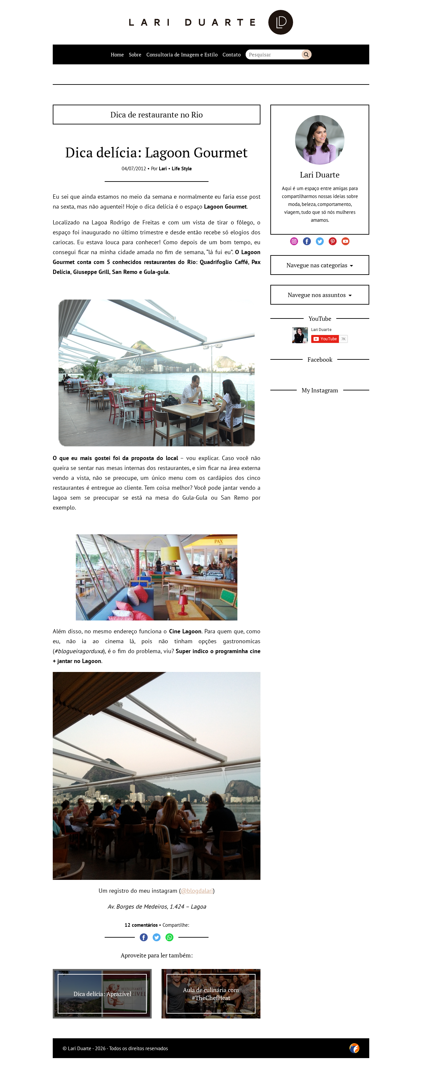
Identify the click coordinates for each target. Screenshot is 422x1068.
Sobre (135, 54)
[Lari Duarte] (211, 22)
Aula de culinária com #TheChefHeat (211, 994)
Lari (163, 168)
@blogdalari (197, 890)
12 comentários (141, 925)
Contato (232, 54)
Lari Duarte (320, 174)
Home (117, 54)
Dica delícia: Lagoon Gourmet (156, 152)
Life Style (182, 168)
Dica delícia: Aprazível (102, 994)
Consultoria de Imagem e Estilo (182, 54)
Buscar (307, 54)
